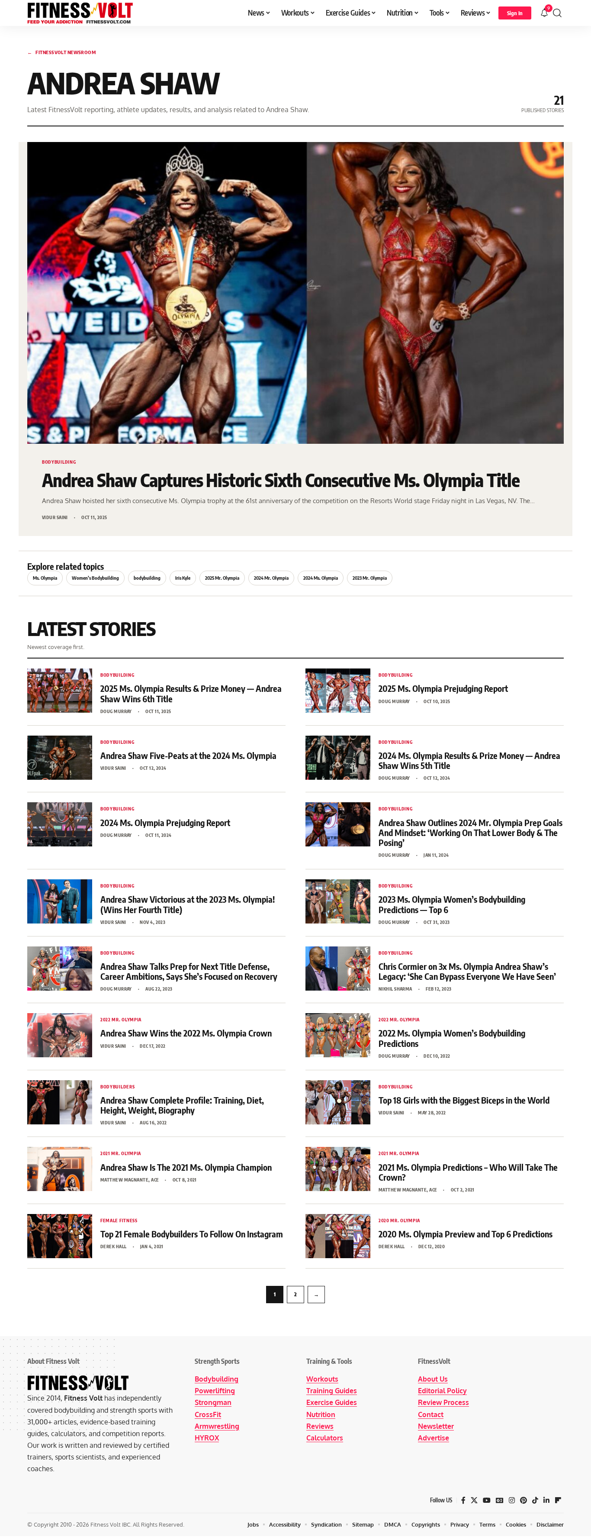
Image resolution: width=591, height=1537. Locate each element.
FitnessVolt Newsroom (61, 52)
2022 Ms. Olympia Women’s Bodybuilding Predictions (452, 1037)
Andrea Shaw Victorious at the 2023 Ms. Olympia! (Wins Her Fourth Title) (187, 904)
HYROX (207, 1438)
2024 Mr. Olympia (271, 578)
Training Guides (331, 1390)
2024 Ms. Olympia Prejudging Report (165, 822)
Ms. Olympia (45, 578)
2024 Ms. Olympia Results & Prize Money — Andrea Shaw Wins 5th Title (469, 760)
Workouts (322, 1379)
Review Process (443, 1402)
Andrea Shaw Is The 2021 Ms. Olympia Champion (186, 1167)
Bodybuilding (216, 1379)
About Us (433, 1379)
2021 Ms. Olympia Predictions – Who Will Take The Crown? (468, 1172)
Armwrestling (217, 1426)
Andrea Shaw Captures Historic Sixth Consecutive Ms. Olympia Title (281, 480)
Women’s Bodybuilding (95, 578)
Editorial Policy (442, 1390)
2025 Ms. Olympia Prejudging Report (443, 688)
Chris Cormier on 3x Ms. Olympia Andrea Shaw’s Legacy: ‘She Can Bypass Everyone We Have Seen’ (467, 971)
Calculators (324, 1438)
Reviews (320, 1426)
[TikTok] (535, 1500)
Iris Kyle (182, 578)
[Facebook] (463, 1500)
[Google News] (500, 1500)
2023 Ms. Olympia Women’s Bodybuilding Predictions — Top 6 (452, 904)
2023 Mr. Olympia (370, 578)
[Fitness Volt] (80, 13)
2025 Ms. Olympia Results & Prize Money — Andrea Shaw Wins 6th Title (191, 693)
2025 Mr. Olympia (222, 578)
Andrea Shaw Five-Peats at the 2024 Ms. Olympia (188, 755)
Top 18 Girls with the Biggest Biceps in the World (464, 1100)
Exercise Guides (331, 1402)
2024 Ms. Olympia (320, 578)
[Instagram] (512, 1500)
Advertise (433, 1438)
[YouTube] (487, 1500)
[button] (514, 12)
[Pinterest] (523, 1500)
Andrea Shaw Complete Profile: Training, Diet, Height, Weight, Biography (182, 1105)
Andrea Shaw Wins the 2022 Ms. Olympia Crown (186, 1032)
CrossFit (208, 1414)
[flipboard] (558, 1500)
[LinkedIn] (546, 1500)
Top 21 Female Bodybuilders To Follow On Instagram (191, 1233)
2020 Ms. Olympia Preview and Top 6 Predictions (465, 1233)
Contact (430, 1414)
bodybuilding (147, 578)
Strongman (213, 1402)
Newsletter (436, 1426)
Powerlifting (215, 1390)
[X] (474, 1500)
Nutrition (320, 1414)
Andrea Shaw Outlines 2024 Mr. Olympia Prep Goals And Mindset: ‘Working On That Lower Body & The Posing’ (470, 832)
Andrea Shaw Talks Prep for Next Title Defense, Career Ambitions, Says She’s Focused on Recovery (188, 971)
